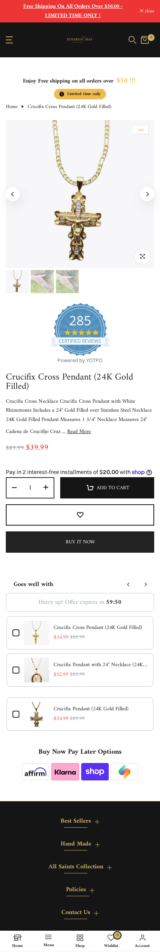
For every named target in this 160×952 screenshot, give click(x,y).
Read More (79, 431)
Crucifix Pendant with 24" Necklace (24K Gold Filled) (101, 665)
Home (11, 106)
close (148, 11)
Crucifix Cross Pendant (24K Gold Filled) (98, 628)
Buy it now (80, 542)
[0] (145, 40)
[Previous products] (128, 584)
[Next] (147, 194)
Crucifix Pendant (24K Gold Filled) (91, 709)
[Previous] (13, 194)
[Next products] (145, 584)
